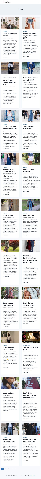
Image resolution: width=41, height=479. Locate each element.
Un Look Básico (8, 347)
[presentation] (10, 23)
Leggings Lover (8, 393)
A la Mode (5, 31)
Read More (6, 57)
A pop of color (8, 215)
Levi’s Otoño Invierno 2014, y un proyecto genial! (30, 395)
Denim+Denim (28, 215)
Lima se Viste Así (26, 345)
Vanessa (5, 38)
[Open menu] (39, 2)
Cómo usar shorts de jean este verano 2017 (30, 36)
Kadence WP (32, 475)
